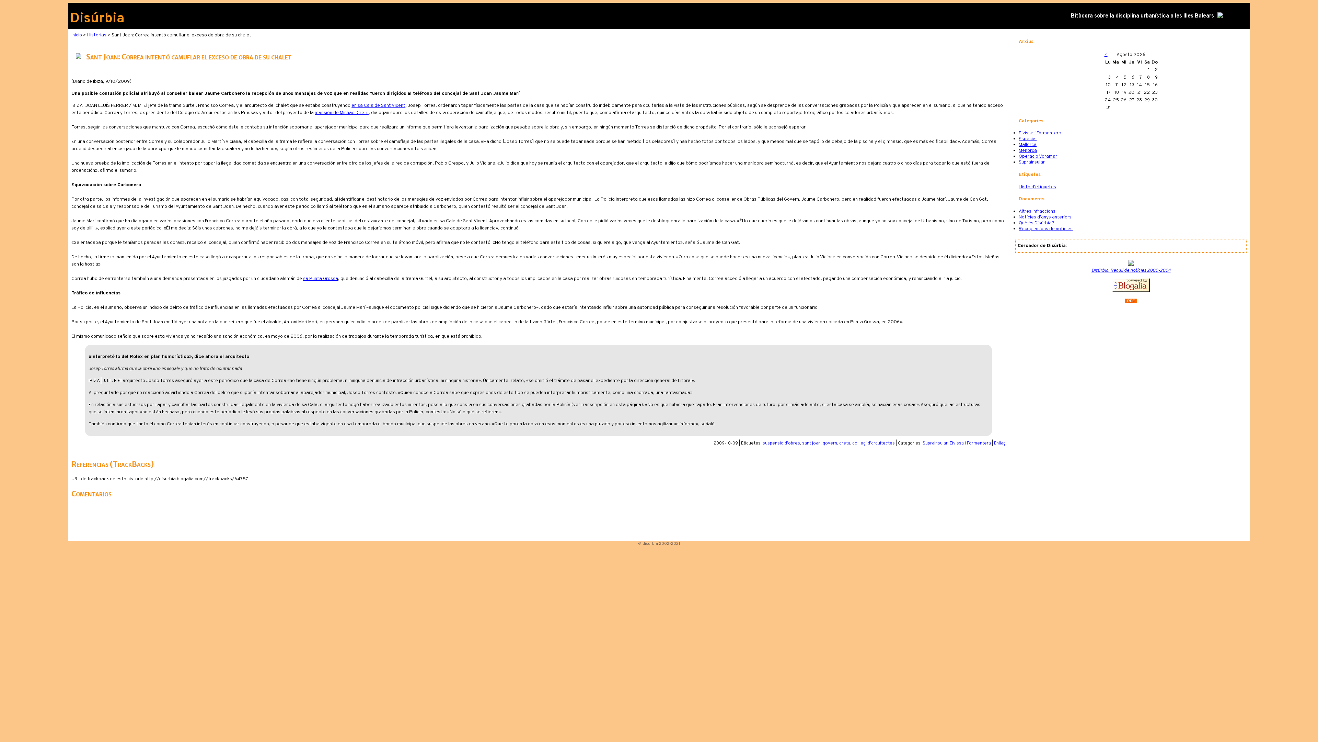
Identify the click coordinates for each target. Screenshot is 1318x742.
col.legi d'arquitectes (873, 443)
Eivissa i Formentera (970, 443)
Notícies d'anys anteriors (1045, 217)
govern (830, 443)
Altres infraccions (1037, 211)
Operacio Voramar (1038, 156)
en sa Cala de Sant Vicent (378, 106)
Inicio (76, 35)
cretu (844, 443)
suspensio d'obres (781, 443)
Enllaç (1000, 443)
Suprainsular (935, 443)
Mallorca (1028, 145)
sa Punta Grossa (320, 279)
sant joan (811, 443)
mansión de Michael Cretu (342, 113)
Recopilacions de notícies (1046, 229)
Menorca (1028, 151)
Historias (96, 35)
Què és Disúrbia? (1036, 223)
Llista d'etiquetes (1037, 187)
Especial (1028, 139)
